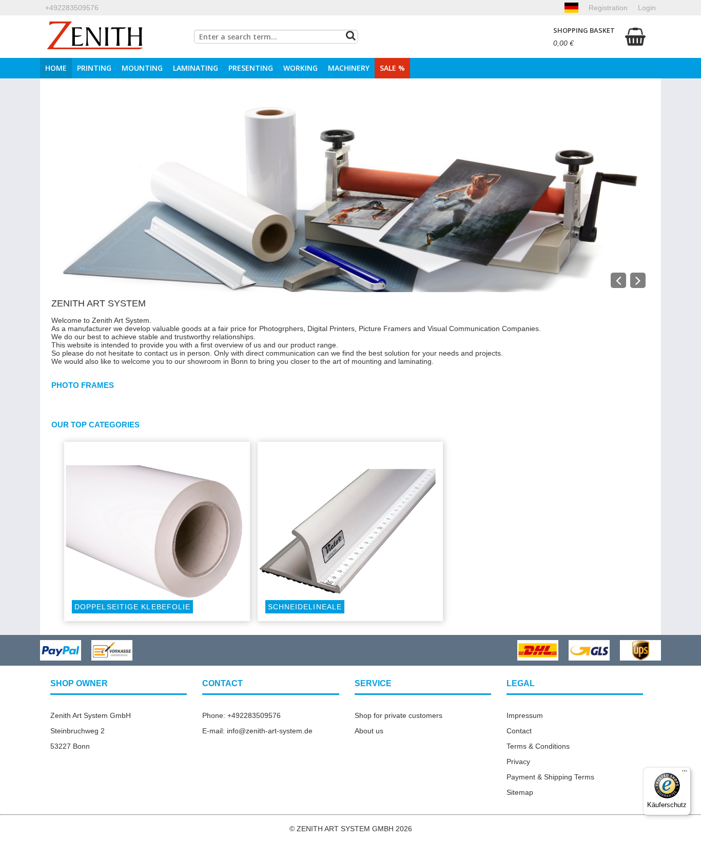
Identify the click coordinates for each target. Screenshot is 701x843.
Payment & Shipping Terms (550, 777)
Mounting (142, 68)
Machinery (348, 68)
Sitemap (520, 792)
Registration (608, 8)
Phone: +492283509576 (241, 715)
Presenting (250, 68)
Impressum (525, 715)
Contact (519, 731)
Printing (94, 68)
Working (300, 68)
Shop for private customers (398, 715)
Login (647, 8)
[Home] (95, 36)
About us (369, 731)
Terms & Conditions (538, 746)
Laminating (195, 68)
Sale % (392, 68)
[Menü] (684, 773)
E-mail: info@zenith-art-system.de (257, 731)
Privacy (518, 761)
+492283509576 (72, 8)
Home (56, 68)
